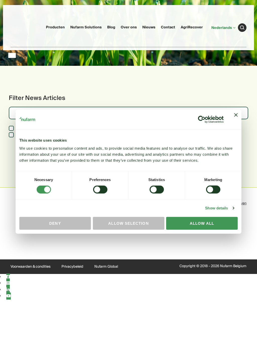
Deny (55, 223)
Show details (216, 208)
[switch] (100, 190)
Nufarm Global (106, 267)
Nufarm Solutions (86, 27)
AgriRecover (192, 27)
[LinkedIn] (8, 289)
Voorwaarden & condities (30, 267)
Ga (242, 27)
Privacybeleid (72, 267)
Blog (111, 27)
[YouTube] (8, 296)
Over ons (129, 27)
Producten (55, 27)
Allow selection (128, 223)
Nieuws (148, 27)
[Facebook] (8, 276)
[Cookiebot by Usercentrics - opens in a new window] (202, 119)
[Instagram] (8, 283)
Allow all (202, 223)
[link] (20, 27)
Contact (168, 27)
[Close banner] (236, 119)
